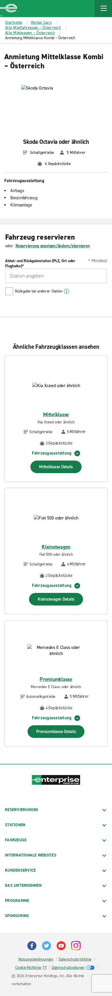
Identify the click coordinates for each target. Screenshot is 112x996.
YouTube (61, 946)
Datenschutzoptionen (68, 967)
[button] (103, 8)
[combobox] (56, 276)
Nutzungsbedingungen (35, 959)
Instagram (76, 946)
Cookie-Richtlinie (28, 967)
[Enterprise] (8, 8)
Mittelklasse (56, 414)
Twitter (46, 946)
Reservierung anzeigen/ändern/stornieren (53, 246)
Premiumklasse (56, 679)
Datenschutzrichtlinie (75, 959)
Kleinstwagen (56, 547)
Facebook (32, 946)
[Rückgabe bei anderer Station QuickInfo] (66, 291)
